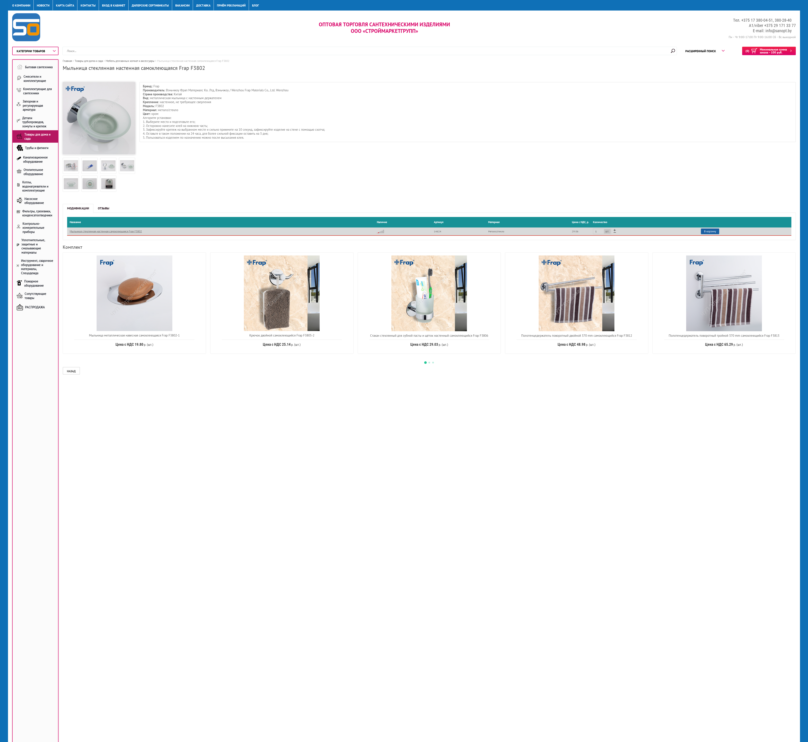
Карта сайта (65, 5)
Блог (255, 5)
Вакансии (182, 5)
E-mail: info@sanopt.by (772, 30)
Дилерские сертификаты (150, 5)
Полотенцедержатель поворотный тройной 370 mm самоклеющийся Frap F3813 (724, 336)
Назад (71, 371)
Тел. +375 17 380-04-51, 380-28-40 (762, 20)
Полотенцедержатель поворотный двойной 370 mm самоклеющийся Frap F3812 (576, 336)
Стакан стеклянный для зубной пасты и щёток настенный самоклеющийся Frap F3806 (429, 336)
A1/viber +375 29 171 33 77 (772, 25)
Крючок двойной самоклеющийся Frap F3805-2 (281, 335)
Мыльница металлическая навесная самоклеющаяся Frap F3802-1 (134, 335)
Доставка (203, 5)
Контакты (88, 5)
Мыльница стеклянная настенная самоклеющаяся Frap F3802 (106, 231)
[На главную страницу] (26, 27)
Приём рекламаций (231, 5)
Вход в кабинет (113, 5)
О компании (21, 5)
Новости (43, 5)
